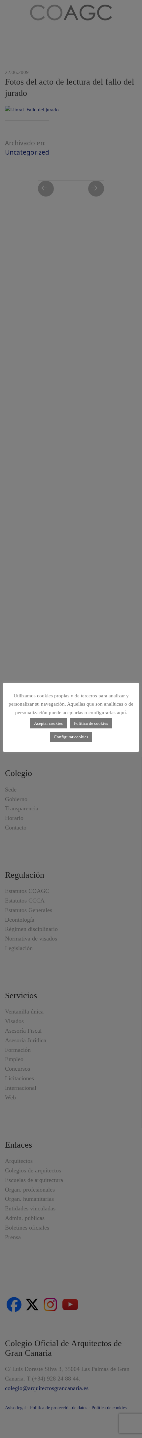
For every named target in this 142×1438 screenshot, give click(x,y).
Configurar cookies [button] (71, 736)
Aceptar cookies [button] (48, 723)
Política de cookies (91, 723)
